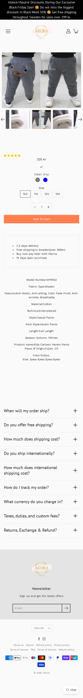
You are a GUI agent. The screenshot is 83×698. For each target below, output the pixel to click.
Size (41, 187)
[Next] (80, 119)
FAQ (33, 649)
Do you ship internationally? (29, 453)
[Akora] (41, 31)
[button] (12, 155)
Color (41, 174)
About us (19, 645)
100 (25, 193)
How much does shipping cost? (32, 439)
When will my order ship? (26, 410)
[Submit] (66, 608)
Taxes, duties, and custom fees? (32, 516)
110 (36, 193)
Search (30, 645)
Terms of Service (46, 649)
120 (47, 193)
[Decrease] (35, 207)
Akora (46, 672)
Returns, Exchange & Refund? (30, 530)
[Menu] (8, 31)
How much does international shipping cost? (30, 470)
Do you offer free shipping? (28, 424)
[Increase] (48, 207)
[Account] (68, 31)
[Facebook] (39, 638)
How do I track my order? (26, 487)
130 (58, 193)
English (39, 628)
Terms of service (19, 649)
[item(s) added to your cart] (76, 31)
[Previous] (3, 119)
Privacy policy (61, 645)
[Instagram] (44, 638)
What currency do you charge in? (33, 501)
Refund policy (44, 645)
